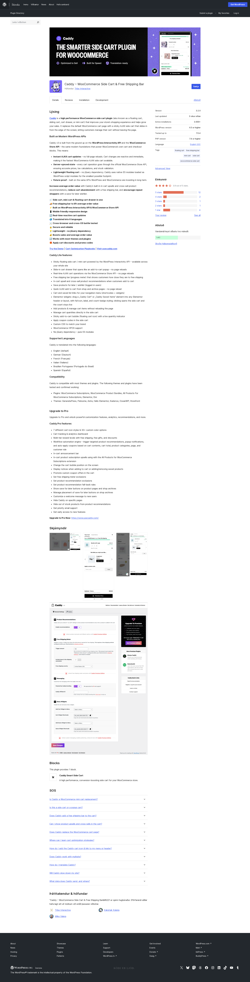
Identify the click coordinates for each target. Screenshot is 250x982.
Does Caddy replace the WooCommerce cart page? (74, 832)
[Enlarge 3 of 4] (144, 536)
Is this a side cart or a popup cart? (66, 807)
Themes (60, 948)
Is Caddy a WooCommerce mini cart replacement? (73, 799)
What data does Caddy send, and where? (69, 881)
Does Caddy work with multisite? (65, 856)
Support (106, 948)
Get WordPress (238, 4)
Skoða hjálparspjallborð (166, 243)
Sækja (196, 86)
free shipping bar (192, 150)
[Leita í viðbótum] (38, 22)
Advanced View (162, 168)
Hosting (13, 952)
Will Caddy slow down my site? (64, 873)
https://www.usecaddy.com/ (85, 518)
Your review (160, 215)
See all (197, 215)
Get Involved (155, 943)
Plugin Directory (17, 13)
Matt (199, 948)
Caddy (52, 118)
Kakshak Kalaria (111, 910)
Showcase (61, 943)
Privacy (13, 956)
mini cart (187, 156)
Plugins (60, 952)
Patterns (60, 956)
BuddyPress (202, 956)
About (13, 943)
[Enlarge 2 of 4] (110, 536)
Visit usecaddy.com (107, 248)
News (12, 948)
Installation (84, 100)
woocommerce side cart (189, 161)
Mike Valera (60, 916)
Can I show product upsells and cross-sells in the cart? (75, 824)
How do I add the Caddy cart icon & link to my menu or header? (80, 848)
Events (152, 948)
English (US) (195, 144)
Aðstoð (197, 100)
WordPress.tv (110, 956)
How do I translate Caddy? (62, 865)
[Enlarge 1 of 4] (77, 536)
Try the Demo (56, 248)
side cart (196, 156)
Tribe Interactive (82, 88)
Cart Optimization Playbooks (80, 248)
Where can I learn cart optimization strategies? (71, 840)
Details (55, 100)
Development (102, 100)
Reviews (69, 100)
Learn (105, 943)
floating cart (179, 150)
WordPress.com (204, 943)
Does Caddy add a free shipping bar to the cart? (72, 815)
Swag (153, 956)
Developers (108, 952)
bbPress (200, 952)
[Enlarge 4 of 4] (144, 606)
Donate (153, 952)
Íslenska (38, 968)
